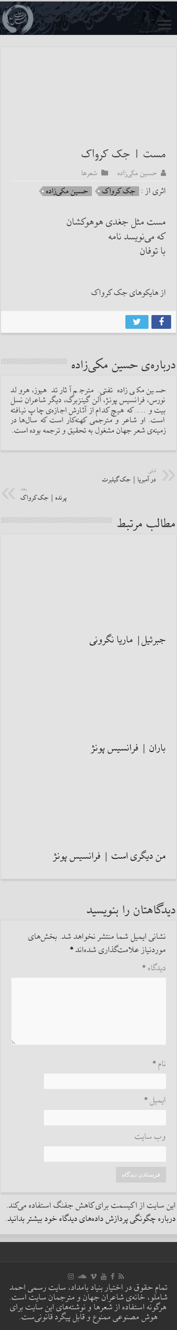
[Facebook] (113, 1276)
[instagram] (71, 1276)
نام (159, 1064)
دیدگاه (154, 968)
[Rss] (121, 1276)
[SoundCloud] (82, 1276)
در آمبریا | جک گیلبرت (129, 476)
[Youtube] (104, 1276)
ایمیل (155, 1100)
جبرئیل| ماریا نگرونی (128, 640)
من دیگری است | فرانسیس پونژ (110, 856)
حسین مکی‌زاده (137, 173)
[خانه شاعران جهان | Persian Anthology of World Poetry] (88, 18)
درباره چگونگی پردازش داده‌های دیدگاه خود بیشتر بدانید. (90, 1219)
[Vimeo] (93, 1276)
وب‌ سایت (150, 1137)
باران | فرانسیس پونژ (128, 748)
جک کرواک (119, 191)
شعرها (89, 173)
